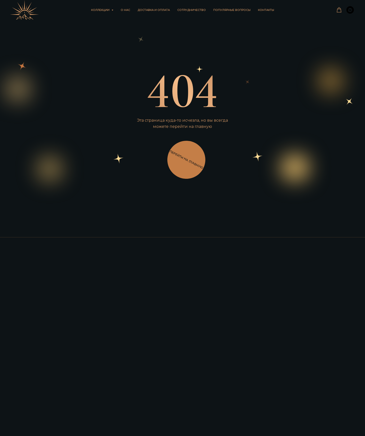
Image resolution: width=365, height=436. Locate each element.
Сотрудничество (191, 10)
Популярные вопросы (232, 10)
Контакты (266, 10)
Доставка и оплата (154, 10)
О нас (125, 10)
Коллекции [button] (100, 10)
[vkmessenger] (350, 10)
